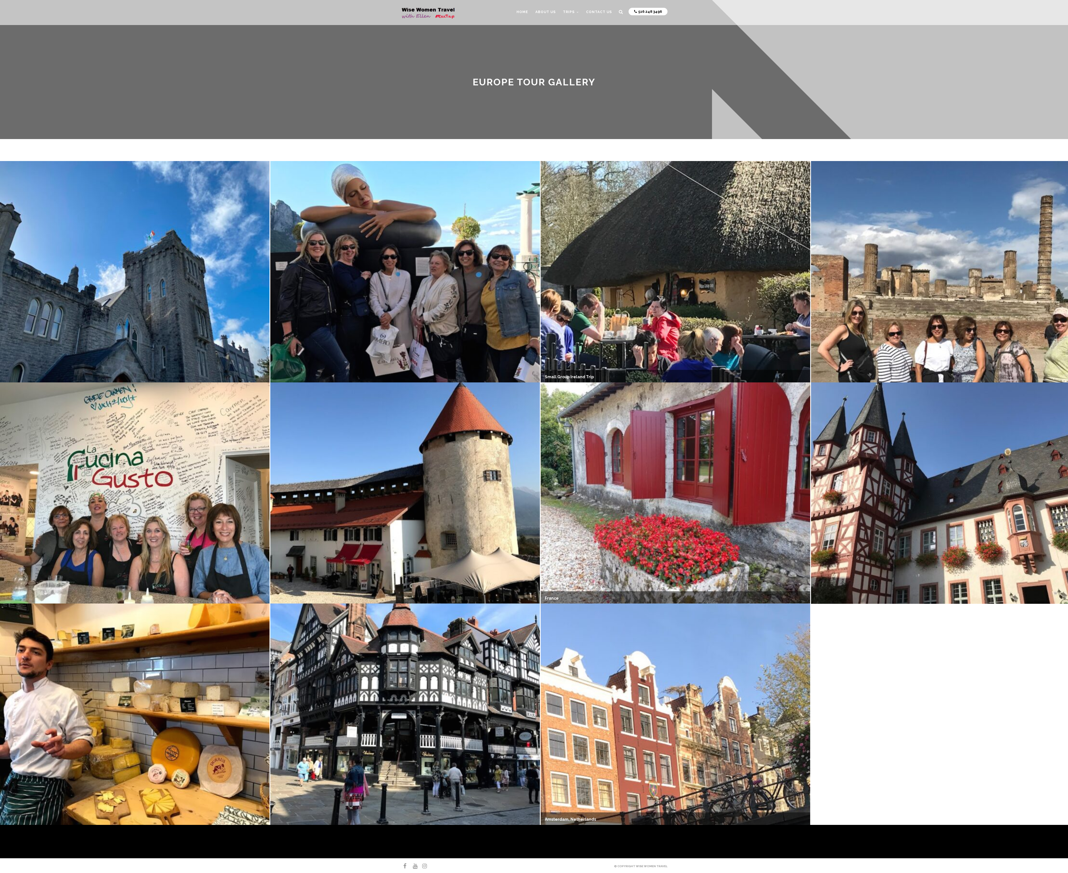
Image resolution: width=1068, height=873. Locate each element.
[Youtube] (413, 866)
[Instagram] (422, 866)
